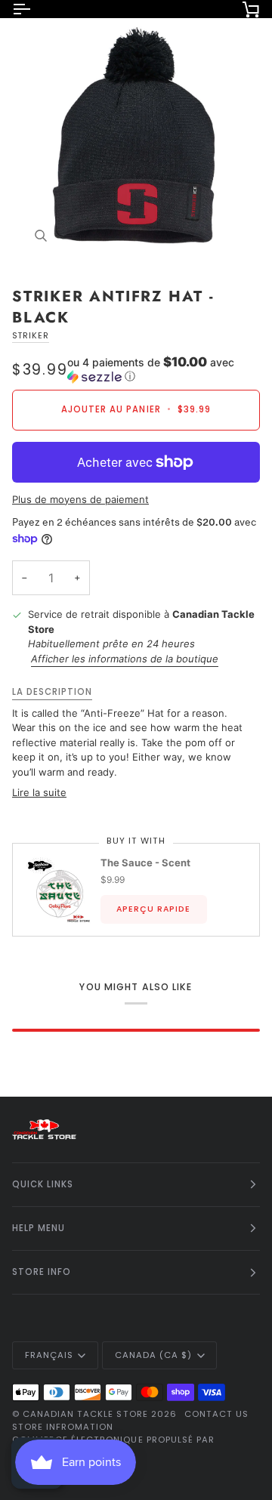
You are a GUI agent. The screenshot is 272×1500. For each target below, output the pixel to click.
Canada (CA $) (153, 1355)
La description (52, 692)
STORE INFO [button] (41, 1272)
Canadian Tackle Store (85, 1414)
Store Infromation (62, 1427)
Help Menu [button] (38, 1228)
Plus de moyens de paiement (80, 499)
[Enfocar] (136, 140)
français (49, 1355)
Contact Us (216, 1414)
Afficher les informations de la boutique (124, 659)
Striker (30, 335)
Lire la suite (39, 792)
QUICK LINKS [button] (42, 1184)
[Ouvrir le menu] (34, 9)
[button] (163, 369)
